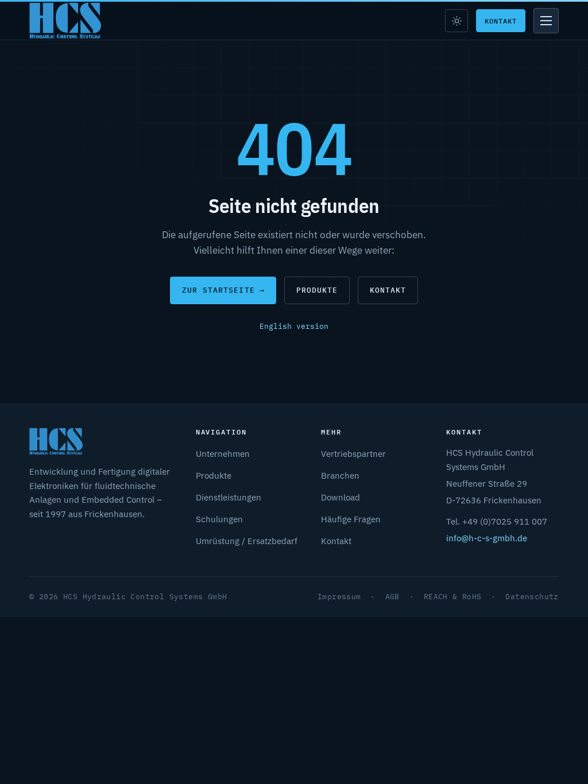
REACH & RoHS (453, 596)
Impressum (339, 596)
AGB (392, 596)
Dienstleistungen (228, 497)
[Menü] (546, 20)
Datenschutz (531, 596)
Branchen (340, 475)
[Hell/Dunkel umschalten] (456, 20)
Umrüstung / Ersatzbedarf (246, 540)
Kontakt (501, 20)
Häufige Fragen (351, 519)
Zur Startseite (223, 290)
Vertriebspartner (353, 453)
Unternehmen (223, 453)
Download (340, 497)
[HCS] (65, 20)
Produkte (317, 290)
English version (294, 326)
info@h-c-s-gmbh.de (486, 538)
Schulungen (219, 519)
